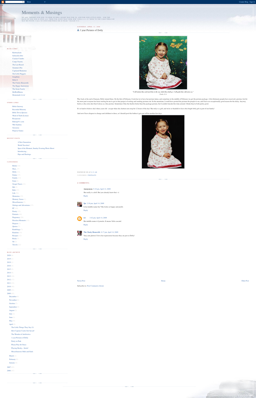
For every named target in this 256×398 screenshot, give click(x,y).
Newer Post (81, 281)
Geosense (15, 127)
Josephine (16, 77)
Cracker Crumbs (18, 58)
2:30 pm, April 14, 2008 (95, 203)
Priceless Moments (19, 220)
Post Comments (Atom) (95, 286)
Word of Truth (17, 115)
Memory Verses (17, 199)
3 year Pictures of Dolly (91, 30)
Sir (13, 241)
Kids (14, 190)
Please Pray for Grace (18, 344)
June (11, 317)
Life (13, 193)
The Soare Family (18, 89)
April (11, 324)
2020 (9, 255)
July (11, 314)
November (13, 300)
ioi (85, 217)
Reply (86, 196)
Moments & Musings (42, 12)
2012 (9, 279)
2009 (9, 290)
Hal (13, 187)
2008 (9, 293)
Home (163, 281)
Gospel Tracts (17, 184)
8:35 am (94, 172)
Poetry (14, 211)
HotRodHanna (17, 92)
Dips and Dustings (24, 154)
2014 (9, 272)
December (13, 296)
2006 (9, 370)
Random (15, 232)
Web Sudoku (17, 124)
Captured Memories (19, 70)
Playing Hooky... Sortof (19, 348)
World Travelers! (24, 145)
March (11, 356)
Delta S (15, 80)
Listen (25, 115)
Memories (16, 196)
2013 (9, 276)
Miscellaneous (17, 202)
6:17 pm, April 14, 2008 (109, 232)
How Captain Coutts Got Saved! (22, 330)
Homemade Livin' (18, 95)
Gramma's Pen (17, 68)
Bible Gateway (17, 106)
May (11, 320)
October (12, 303)
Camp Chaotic (17, 61)
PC (13, 208)
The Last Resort (18, 64)
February (12, 359)
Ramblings (16, 229)
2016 (9, 265)
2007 (9, 367)
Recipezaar (16, 118)
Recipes (15, 235)
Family (14, 178)
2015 (9, 269)
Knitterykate (16, 52)
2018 (9, 262)
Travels (15, 244)
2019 (9, 259)
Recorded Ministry (19, 109)
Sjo (85, 203)
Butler (14, 165)
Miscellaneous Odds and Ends (22, 351)
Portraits (92, 175)
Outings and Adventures (21, 205)
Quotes (14, 226)
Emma (14, 175)
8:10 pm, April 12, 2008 (102, 189)
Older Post (245, 281)
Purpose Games (17, 130)
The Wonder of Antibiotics (21, 334)
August (12, 310)
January (12, 362)
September (13, 307)
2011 (9, 283)
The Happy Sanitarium (20, 86)
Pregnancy (16, 217)
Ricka (14, 238)
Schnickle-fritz (17, 55)
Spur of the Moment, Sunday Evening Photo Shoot (36, 148)
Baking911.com (18, 121)
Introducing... (22, 151)
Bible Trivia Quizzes (19, 112)
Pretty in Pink (16, 341)
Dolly (14, 172)
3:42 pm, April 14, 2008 (98, 217)
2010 (9, 286)
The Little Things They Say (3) (22, 327)
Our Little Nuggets (19, 74)
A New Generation (24, 142)
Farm (14, 181)
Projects (15, 223)
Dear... (14, 169)
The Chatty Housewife (92, 232)
